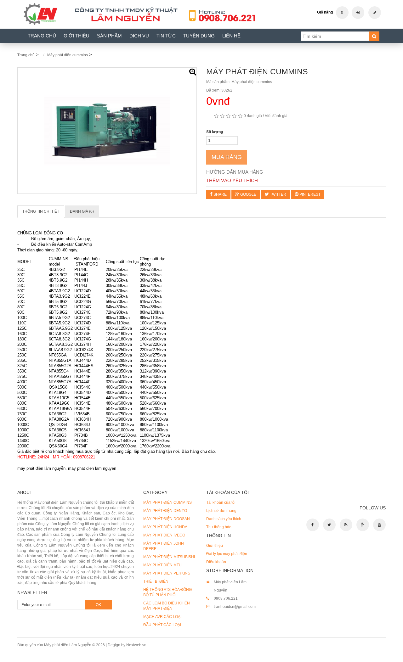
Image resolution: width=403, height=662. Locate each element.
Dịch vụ (139, 35)
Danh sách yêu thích (223, 519)
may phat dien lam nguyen (92, 468)
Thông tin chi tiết (40, 211)
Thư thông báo (218, 527)
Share (220, 194)
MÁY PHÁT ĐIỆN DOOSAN (166, 519)
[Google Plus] (362, 525)
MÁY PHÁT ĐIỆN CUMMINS (167, 502)
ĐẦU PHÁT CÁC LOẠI (162, 625)
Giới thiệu (76, 35)
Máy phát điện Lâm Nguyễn (67, 645)
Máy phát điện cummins (67, 55)
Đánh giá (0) (82, 211)
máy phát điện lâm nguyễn (41, 468)
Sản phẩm (109, 35)
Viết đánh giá (276, 116)
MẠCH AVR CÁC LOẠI (162, 616)
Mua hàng (227, 157)
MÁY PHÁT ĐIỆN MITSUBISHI (169, 557)
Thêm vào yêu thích (232, 180)
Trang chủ (42, 35)
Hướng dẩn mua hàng (234, 172)
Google (247, 194)
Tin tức (166, 35)
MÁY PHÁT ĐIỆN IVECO (164, 535)
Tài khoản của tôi (221, 502)
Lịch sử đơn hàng (221, 510)
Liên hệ (231, 35)
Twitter (277, 194)
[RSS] (346, 525)
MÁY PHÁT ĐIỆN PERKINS (166, 573)
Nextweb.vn (136, 645)
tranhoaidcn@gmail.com (235, 606)
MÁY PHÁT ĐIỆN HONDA (165, 527)
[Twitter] (329, 525)
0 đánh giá (253, 116)
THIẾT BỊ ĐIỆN (155, 581)
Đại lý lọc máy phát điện (226, 554)
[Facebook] (312, 525)
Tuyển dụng (199, 35)
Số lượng (214, 132)
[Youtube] (379, 525)
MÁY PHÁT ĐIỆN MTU (162, 565)
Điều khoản (216, 562)
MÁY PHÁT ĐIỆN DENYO (165, 510)
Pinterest (309, 194)
